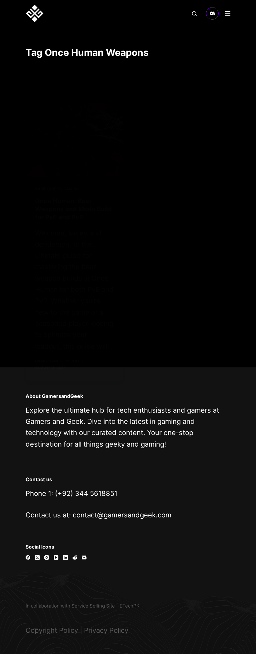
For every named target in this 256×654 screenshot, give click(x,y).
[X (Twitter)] (37, 557)
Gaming (71, 189)
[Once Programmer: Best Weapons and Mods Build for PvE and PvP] (74, 140)
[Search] (194, 13)
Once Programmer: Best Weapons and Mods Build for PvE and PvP (73, 209)
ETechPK (130, 606)
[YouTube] (56, 557)
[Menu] (227, 13)
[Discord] (212, 13)
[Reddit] (74, 557)
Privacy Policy (106, 630)
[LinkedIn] (65, 557)
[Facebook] (28, 557)
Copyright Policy (52, 630)
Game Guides (48, 189)
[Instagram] (46, 557)
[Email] (84, 557)
